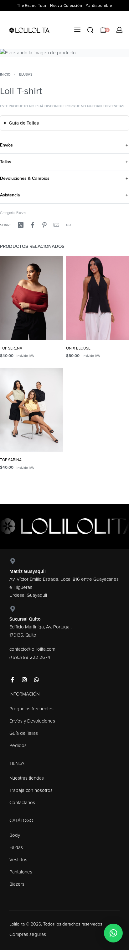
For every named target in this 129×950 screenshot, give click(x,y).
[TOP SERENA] (31, 298)
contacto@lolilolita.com (32, 649)
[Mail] (56, 225)
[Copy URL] (68, 225)
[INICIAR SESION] (119, 30)
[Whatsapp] (36, 679)
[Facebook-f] (12, 679)
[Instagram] (24, 679)
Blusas (26, 74)
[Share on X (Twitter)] (20, 225)
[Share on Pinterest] (44, 225)
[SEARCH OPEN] (90, 30)
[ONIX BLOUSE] (97, 298)
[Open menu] (77, 29)
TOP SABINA (11, 460)
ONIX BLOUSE (78, 348)
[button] (113, 933)
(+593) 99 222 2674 (29, 657)
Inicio (5, 74)
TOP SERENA (11, 348)
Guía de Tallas (24, 123)
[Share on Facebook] (32, 225)
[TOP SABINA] (31, 410)
